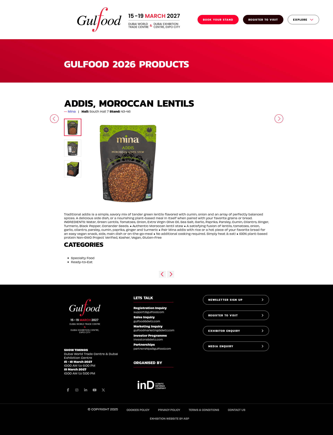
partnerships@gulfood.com (152, 348)
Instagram (77, 390)
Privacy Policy (169, 409)
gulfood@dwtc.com (147, 321)
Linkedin (86, 390)
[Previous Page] (162, 274)
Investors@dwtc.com (148, 339)
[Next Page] (170, 274)
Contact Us (236, 409)
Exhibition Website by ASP (169, 418)
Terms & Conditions (204, 409)
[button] (54, 118)
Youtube (95, 390)
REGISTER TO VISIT (263, 20)
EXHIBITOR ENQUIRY (224, 331)
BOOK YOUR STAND (218, 20)
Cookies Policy (138, 409)
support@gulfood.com (149, 312)
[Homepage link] (129, 19)
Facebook (68, 390)
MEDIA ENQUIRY (220, 346)
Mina (72, 111)
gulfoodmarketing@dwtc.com (154, 330)
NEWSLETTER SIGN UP (225, 300)
